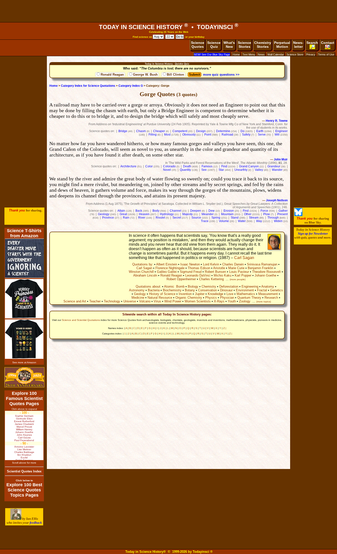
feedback (36, 522)
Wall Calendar (275, 54)
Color (149, 166)
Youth (232, 301)
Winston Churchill (141, 272)
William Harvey (24, 429)
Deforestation (228, 286)
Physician (227, 297)
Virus (157, 301)
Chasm (141, 131)
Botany (190, 290)
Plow (266, 214)
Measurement (268, 294)
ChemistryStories (262, 45)
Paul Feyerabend (24, 440)
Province (108, 217)
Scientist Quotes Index (24, 471)
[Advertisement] (168, 11)
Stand (235, 217)
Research (271, 297)
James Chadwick (24, 424)
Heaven (144, 214)
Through (273, 217)
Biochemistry (172, 290)
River (141, 217)
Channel (175, 210)
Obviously (189, 134)
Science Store (295, 54)
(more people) (237, 279)
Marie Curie (236, 268)
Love (229, 294)
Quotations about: (148, 286)
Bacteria (154, 290)
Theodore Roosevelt (266, 272)
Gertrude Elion (24, 418)
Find (224, 166)
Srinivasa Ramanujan (262, 264)
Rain (126, 217)
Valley (259, 170)
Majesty (187, 214)
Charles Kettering (211, 279)
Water (242, 221)
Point (207, 134)
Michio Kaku (222, 275)
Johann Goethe (265, 275)
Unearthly (240, 170)
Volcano (144, 301)
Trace (204, 221)
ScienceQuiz (214, 45)
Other (247, 214)
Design (201, 131)
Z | (224, 328)
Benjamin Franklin (260, 268)
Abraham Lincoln (145, 275)
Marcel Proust (24, 426)
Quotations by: (142, 264)
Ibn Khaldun (24, 454)
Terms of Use (326, 54)
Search (312, 43)
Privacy (310, 54)
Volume (224, 221)
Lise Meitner (24, 449)
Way (259, 221)
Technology (112, 301)
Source (196, 217)
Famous (207, 166)
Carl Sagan (244, 258)
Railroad (227, 134)
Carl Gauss (24, 437)
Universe (129, 301)
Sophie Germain (24, 416)
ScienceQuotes (197, 45)
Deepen (195, 210)
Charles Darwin (233, 264)
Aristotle (219, 268)
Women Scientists (198, 301)
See (204, 170)
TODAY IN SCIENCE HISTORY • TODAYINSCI (168, 27)
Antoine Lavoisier (24, 446)
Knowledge (215, 294)
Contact (327, 43)
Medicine (137, 297)
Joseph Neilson (277, 200)
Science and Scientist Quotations (81, 320)
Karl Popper (243, 275)
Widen (278, 221)
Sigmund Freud (191, 272)
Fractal (262, 290)
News (261, 54)
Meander (208, 214)
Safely (246, 134)
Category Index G (130, 85)
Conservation (207, 290)
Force (264, 210)
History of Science (162, 294)
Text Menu (249, 54)
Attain (121, 210)
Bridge (122, 131)
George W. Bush (145, 74)
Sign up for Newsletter (313, 233)
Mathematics (246, 294)
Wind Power (172, 301)
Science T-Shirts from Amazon (24, 233)
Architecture (128, 166)
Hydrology (167, 214)
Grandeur (273, 166)
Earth (259, 131)
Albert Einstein (166, 264)
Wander (277, 170)
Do (242, 131)
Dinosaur (226, 290)
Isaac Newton (190, 264)
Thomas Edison (199, 268)
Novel (167, 170)
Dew (211, 210)
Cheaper (159, 131)
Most (167, 134)
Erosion (229, 210)
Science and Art (74, 301)
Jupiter (200, 294)
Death (187, 166)
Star (221, 170)
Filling (153, 134)
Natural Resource (160, 297)
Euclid (24, 457)
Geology (103, 214)
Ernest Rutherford (24, 421)
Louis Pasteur (239, 272)
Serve (262, 134)
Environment (245, 290)
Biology (193, 286)
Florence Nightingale (170, 268)
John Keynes (24, 434)
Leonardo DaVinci (197, 275)
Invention (185, 294)
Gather (283, 210)
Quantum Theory (249, 297)
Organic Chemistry (188, 297)
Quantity (185, 170)
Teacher (95, 301)
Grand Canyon (249, 166)
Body (155, 210)
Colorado (169, 166)
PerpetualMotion (282, 45)
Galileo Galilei (167, 272)
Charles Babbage (24, 452)
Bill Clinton (175, 74)
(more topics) (263, 301)
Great (123, 214)
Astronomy (137, 290)
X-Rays (219, 301)
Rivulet (160, 217)
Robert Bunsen (215, 272)
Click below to (24, 480)
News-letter (298, 45)
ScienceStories (244, 45)
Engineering (250, 286)
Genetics (276, 290)
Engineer (281, 131)
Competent (179, 131)
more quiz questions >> (221, 74)
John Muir (281, 159)
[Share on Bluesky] (298, 215)
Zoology (244, 301)
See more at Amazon (24, 362)
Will (277, 134)
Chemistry (209, 286)
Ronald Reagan (112, 74)
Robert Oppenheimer (181, 279)
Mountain (227, 214)
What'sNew (229, 45)
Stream (254, 217)
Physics (211, 297)
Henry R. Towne (277, 120)
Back (138, 210)
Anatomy (267, 286)
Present (282, 214)
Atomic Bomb (174, 286)
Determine (223, 131)
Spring (215, 217)
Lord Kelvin (211, 264)
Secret (176, 217)
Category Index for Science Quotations (88, 85)
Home (236, 54)
